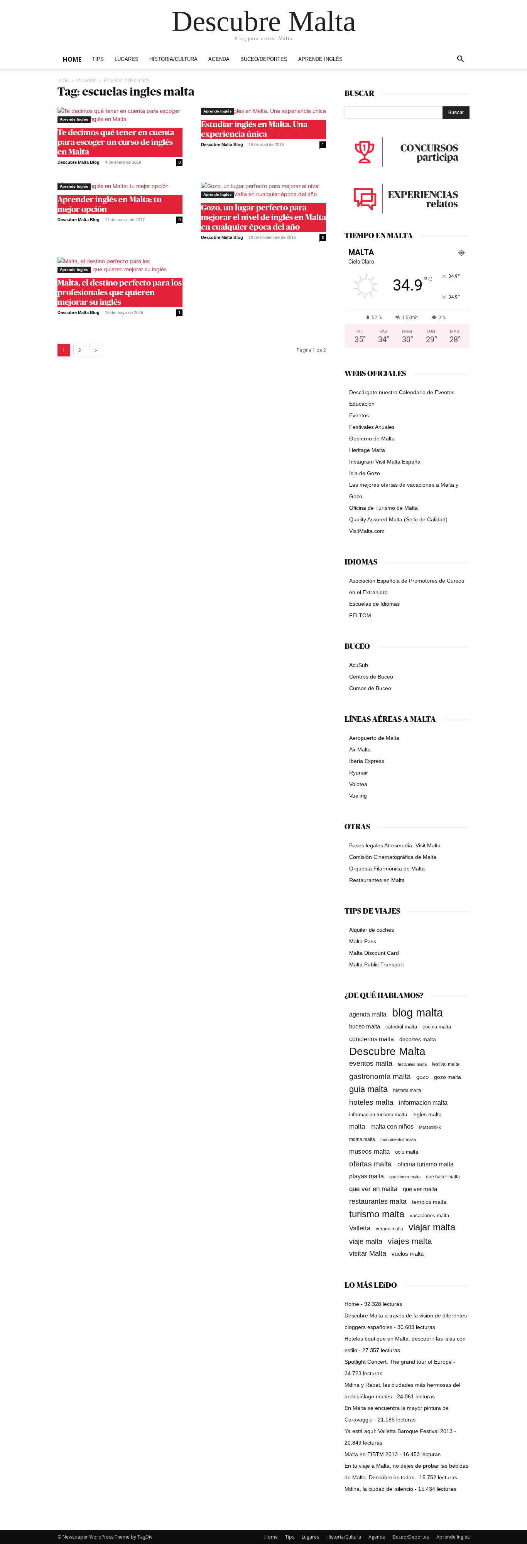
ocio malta (406, 1152)
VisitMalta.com (367, 531)
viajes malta (410, 1241)
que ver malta (420, 1189)
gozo (422, 1077)
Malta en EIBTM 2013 (371, 1454)
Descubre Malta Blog (78, 162)
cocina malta (436, 1027)
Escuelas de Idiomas (374, 604)
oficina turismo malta (425, 1164)
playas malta (366, 1176)
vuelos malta (408, 1253)
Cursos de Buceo (370, 688)
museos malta (369, 1151)
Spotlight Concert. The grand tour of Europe (398, 1362)
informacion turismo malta (378, 1114)
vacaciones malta (429, 1215)
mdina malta (362, 1139)
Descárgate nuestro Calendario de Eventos (401, 392)
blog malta (417, 1012)
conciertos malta (371, 1039)
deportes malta (417, 1039)
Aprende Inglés (320, 59)
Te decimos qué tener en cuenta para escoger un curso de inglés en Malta (115, 142)
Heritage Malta (367, 450)
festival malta (445, 1064)
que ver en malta (373, 1189)
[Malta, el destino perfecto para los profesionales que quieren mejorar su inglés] (119, 265)
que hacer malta (443, 1176)
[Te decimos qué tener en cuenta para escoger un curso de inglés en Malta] (119, 115)
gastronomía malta (380, 1076)
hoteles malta (371, 1102)
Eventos (359, 415)
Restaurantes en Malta (377, 880)
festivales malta (412, 1064)
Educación (362, 404)
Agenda (219, 59)
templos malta (429, 1202)
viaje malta (365, 1241)
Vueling (358, 796)
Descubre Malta (387, 1051)
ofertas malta (370, 1164)
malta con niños (392, 1126)
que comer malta (405, 1176)
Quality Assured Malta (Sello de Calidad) (398, 519)
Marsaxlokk (430, 1127)
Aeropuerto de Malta (374, 738)
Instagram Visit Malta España (385, 462)
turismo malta (376, 1214)
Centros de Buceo (371, 677)
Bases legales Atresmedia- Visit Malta (395, 845)
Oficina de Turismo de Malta (383, 508)
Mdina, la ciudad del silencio (379, 1489)
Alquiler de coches (371, 930)
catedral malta (401, 1027)
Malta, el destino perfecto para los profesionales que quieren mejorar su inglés (119, 292)
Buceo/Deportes (263, 59)
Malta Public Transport (376, 964)
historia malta (407, 1090)
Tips (98, 59)
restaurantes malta (378, 1201)
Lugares (127, 59)
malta (357, 1126)
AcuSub (358, 665)
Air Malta (360, 749)
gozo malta (447, 1077)
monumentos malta (398, 1139)
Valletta (359, 1228)
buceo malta (364, 1026)
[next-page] (95, 350)
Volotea (358, 784)
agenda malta (368, 1014)
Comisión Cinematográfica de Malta (392, 857)
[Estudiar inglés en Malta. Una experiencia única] (263, 111)
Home (72, 59)
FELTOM (360, 615)
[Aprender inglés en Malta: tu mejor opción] (119, 186)
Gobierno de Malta (372, 438)
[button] (460, 60)
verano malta (389, 1229)
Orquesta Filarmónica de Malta (387, 868)
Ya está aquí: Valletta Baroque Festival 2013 (399, 1431)
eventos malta (370, 1063)
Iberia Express (366, 761)
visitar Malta (367, 1253)
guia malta (368, 1089)
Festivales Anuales (372, 427)
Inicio (63, 80)
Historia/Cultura (173, 59)
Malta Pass (362, 941)
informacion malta (423, 1102)
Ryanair (358, 772)
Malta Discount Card (374, 953)
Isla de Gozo (364, 473)
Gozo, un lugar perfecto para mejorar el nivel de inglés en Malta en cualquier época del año (263, 217)
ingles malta (427, 1114)
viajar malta (432, 1227)
